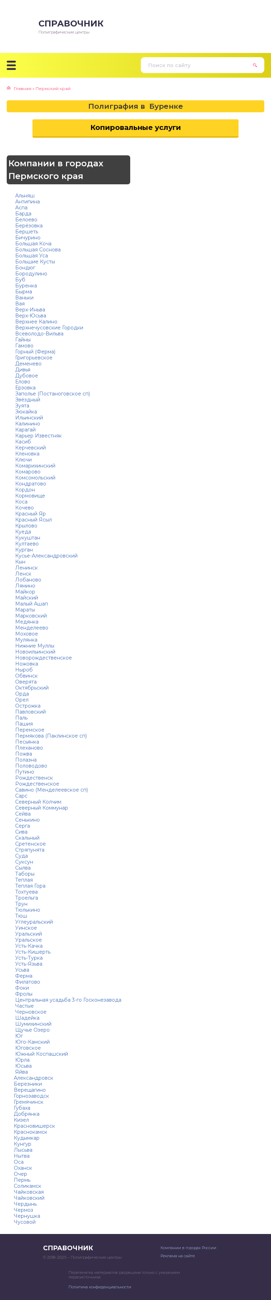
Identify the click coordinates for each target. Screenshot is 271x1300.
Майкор (24, 592)
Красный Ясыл (33, 520)
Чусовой (25, 1222)
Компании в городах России (188, 1247)
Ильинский (28, 418)
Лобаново (27, 580)
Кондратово (30, 484)
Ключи (23, 460)
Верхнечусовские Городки (48, 327)
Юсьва (23, 1066)
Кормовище (29, 496)
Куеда (22, 532)
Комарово (27, 472)
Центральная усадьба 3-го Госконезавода (67, 1000)
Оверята (25, 682)
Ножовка (26, 664)
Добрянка (27, 1114)
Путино (24, 772)
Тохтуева (26, 892)
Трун (21, 904)
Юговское (27, 1048)
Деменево (28, 363)
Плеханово (28, 748)
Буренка (25, 285)
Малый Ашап (31, 604)
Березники (28, 1084)
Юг (18, 1036)
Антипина (27, 201)
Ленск (22, 574)
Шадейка (27, 1018)
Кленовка (27, 454)
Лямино (24, 586)
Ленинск (26, 568)
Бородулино (30, 273)
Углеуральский (33, 922)
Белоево (25, 219)
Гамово (24, 345)
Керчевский (30, 448)
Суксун (23, 862)
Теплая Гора (30, 886)
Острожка (27, 706)
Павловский (30, 712)
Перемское (29, 730)
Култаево (26, 544)
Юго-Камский (32, 1042)
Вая (19, 303)
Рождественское (36, 784)
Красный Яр (30, 514)
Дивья (22, 369)
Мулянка (25, 640)
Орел (21, 700)
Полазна (25, 760)
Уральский (28, 934)
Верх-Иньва (29, 309)
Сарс (21, 796)
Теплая (23, 880)
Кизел (21, 1120)
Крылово (25, 526)
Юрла (22, 1060)
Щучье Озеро (32, 1030)
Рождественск (33, 778)
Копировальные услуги (135, 127)
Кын (19, 562)
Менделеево (31, 628)
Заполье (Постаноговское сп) (52, 393)
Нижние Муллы (34, 646)
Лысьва (23, 1150)
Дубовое (26, 375)
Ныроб (23, 670)
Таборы (24, 874)
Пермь (22, 1180)
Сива (21, 832)
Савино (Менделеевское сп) (51, 790)
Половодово (30, 766)
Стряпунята (29, 850)
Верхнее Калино (36, 321)
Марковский (30, 616)
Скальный (27, 838)
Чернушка (27, 1216)
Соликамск (27, 1186)
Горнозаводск (31, 1096)
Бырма (23, 291)
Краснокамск (30, 1132)
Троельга (26, 898)
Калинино (27, 424)
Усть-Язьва (28, 964)
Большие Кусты (34, 261)
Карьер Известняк (38, 436)
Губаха (22, 1108)
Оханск (23, 1168)
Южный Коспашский (41, 1054)
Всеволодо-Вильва (39, 333)
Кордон (24, 490)
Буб (19, 279)
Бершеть (26, 231)
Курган (23, 550)
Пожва (23, 754)
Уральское (28, 940)
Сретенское (30, 844)
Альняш (24, 195)
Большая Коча (33, 243)
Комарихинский (34, 466)
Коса (21, 502)
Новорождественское (43, 658)
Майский (26, 598)
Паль (21, 718)
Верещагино (30, 1090)
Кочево (24, 508)
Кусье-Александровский (46, 556)
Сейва (22, 814)
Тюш (20, 916)
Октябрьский (31, 688)
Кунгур (22, 1144)
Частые (24, 1006)
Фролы (23, 994)
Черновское (30, 1012)
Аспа (21, 207)
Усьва (21, 970)
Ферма (23, 976)
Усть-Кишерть (32, 952)
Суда (21, 856)
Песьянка (26, 742)
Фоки (21, 988)
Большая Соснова (37, 249)
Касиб (22, 442)
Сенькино (27, 820)
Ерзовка (25, 387)
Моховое (26, 634)
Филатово (27, 982)
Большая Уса (31, 255)
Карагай (25, 430)
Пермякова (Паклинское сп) (50, 736)
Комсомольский (34, 478)
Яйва (21, 1072)
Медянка (26, 622)
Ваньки (24, 297)
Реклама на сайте (178, 1255)
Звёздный (27, 399)
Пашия (23, 724)
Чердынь (25, 1204)
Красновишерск (34, 1126)
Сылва (22, 868)
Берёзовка (28, 225)
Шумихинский (33, 1024)
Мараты (24, 610)
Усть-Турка (28, 958)
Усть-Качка (28, 946)
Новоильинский (34, 652)
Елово (22, 381)
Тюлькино (27, 910)
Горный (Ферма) (34, 351)
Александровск (33, 1078)
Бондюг (24, 267)
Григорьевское (33, 357)
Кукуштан (27, 538)
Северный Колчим (37, 802)
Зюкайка (25, 412)
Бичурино (27, 237)
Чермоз (23, 1210)
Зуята (21, 405)
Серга (22, 826)
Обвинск (26, 676)
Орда (21, 694)
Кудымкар (27, 1138)
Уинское (25, 928)
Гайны (22, 339)
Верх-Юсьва (30, 315)
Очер (20, 1174)
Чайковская (29, 1192)
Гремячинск (28, 1102)
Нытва (22, 1156)
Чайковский (29, 1198)
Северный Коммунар (41, 808)
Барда (22, 213)
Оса (19, 1162)
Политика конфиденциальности (99, 1286)
